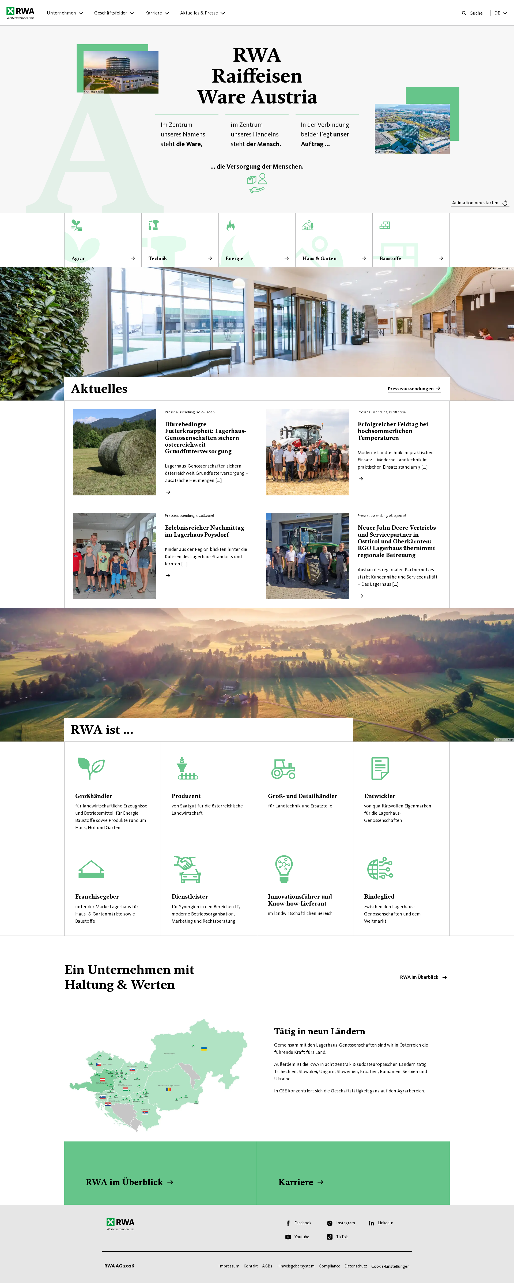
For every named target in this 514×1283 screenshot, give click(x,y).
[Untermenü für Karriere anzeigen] (166, 13)
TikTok (342, 1236)
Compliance (329, 1266)
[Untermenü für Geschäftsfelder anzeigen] (132, 13)
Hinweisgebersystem (296, 1266)
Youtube (301, 1236)
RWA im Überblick (257, 970)
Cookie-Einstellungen (390, 1266)
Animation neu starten (475, 203)
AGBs (267, 1266)
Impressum (228, 1266)
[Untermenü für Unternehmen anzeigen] (81, 13)
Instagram (345, 1222)
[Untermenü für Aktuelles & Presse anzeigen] (222, 13)
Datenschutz (356, 1266)
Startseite (22, 13)
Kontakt (251, 1266)
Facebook (302, 1222)
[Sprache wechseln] (505, 13)
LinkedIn (385, 1222)
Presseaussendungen (411, 389)
